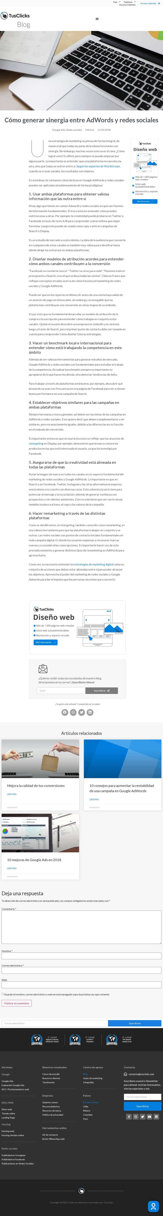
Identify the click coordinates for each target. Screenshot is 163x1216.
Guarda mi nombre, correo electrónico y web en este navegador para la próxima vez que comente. (57, 994)
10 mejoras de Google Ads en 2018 (34, 860)
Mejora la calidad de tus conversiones (36, 785)
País (115, 2)
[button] (97, 18)
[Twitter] (142, 1117)
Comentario (9, 909)
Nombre (7, 951)
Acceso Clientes (127, 4)
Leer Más (12, 794)
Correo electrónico (13, 965)
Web (4, 980)
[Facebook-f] (129, 1117)
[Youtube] (149, 1117)
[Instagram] (136, 1117)
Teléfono (128, 2)
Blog (23, 24)
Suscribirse (135, 1023)
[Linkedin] (156, 1117)
